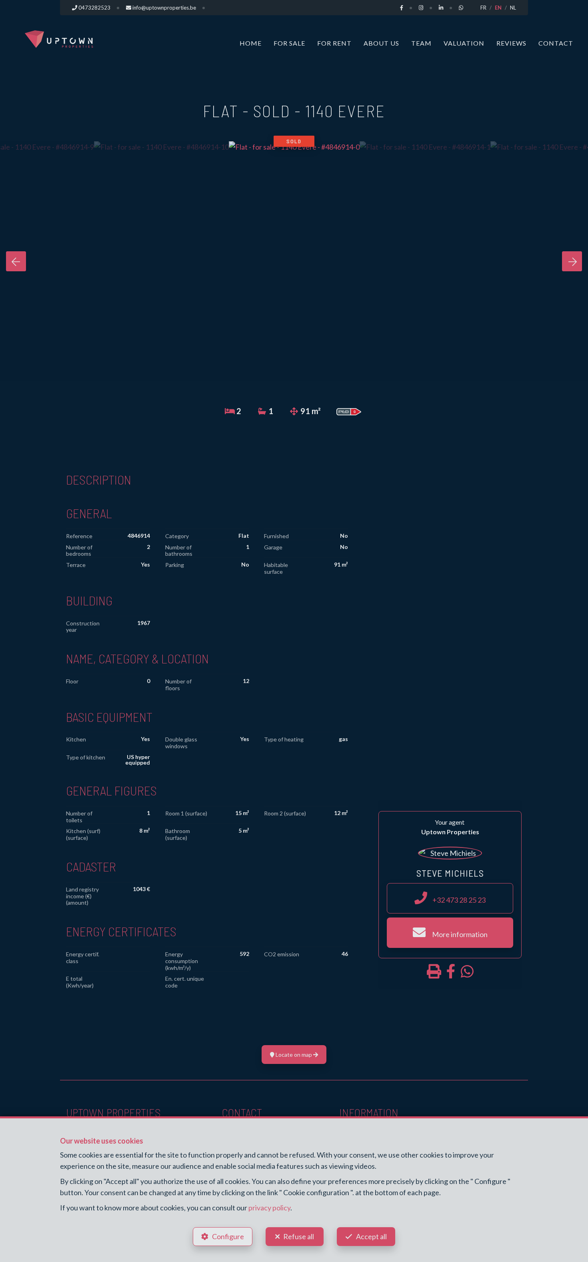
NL (513, 7)
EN (498, 7)
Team (421, 43)
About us (381, 43)
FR (483, 7)
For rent (334, 43)
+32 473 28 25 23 (458, 899)
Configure (228, 1236)
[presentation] (16, 261)
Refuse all (298, 1236)
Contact (555, 43)
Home (251, 43)
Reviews (511, 43)
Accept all (371, 1236)
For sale (289, 43)
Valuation (464, 43)
